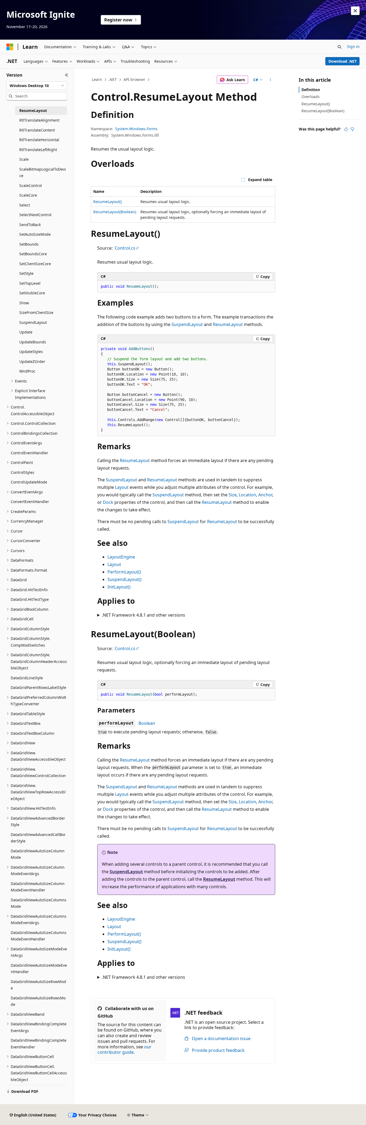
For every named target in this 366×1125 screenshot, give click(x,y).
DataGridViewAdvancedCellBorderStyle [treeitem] (38, 838)
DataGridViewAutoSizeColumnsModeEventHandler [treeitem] (38, 936)
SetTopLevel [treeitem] (29, 283)
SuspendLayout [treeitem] (33, 322)
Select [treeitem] (24, 205)
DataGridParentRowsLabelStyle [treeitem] (38, 687)
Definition (310, 89)
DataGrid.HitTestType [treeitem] (30, 599)
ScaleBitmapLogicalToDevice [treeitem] (42, 172)
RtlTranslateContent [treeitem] (37, 130)
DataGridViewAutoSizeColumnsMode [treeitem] (38, 903)
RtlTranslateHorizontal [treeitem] (39, 139)
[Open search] (339, 47)
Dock (108, 502)
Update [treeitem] (25, 332)
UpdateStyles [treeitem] (31, 351)
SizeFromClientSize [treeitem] (36, 312)
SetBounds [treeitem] (29, 244)
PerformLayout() (124, 572)
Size (233, 495)
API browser (134, 79)
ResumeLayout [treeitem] (33, 110)
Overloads (310, 96)
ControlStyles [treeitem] (22, 472)
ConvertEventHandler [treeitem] (30, 501)
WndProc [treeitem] (27, 371)
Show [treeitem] (24, 302)
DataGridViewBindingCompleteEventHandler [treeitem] (38, 1043)
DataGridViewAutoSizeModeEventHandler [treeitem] (39, 968)
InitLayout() (118, 587)
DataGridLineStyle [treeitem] (27, 677)
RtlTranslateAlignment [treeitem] (39, 120)
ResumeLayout (228, 324)
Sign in (353, 46)
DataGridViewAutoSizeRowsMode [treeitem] (38, 1001)
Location (247, 495)
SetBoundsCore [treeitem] (33, 253)
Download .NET (342, 61)
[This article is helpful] (346, 129)
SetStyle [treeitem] (26, 273)
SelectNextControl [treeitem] (35, 214)
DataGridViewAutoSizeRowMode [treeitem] (38, 985)
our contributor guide (124, 1049)
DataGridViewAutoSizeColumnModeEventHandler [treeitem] (38, 887)
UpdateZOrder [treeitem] (32, 361)
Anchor (265, 495)
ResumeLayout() (107, 201)
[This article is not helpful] (352, 129)
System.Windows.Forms (136, 128)
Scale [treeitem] (24, 159)
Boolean (147, 723)
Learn (97, 79)
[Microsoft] (9, 46)
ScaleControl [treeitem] (30, 185)
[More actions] (270, 80)
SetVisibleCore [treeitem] (32, 292)
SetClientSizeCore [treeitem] (35, 263)
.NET (113, 79)
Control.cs (125, 248)
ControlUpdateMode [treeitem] (29, 482)
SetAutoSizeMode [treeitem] (35, 234)
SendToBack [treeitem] (30, 224)
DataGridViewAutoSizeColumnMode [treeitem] (38, 854)
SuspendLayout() (124, 579)
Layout (122, 487)
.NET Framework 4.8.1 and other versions (143, 615)
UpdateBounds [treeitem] (32, 341)
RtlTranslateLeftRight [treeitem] (38, 149)
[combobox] (36, 85)
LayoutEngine (121, 557)
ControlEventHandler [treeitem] (29, 452)
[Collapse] (66, 75)
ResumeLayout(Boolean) (114, 211)
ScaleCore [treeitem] (28, 195)
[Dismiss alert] (355, 10)
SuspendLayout (187, 324)
